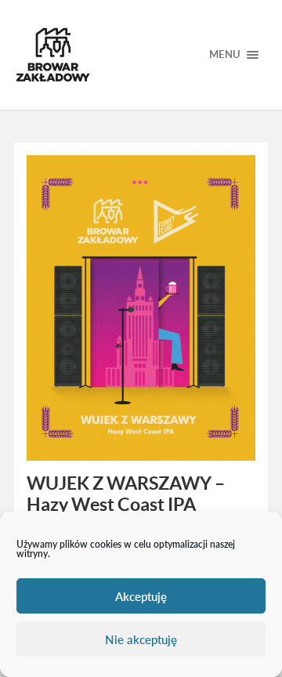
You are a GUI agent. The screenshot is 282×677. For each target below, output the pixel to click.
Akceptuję (141, 596)
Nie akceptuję (141, 639)
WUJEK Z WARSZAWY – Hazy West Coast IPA (126, 494)
